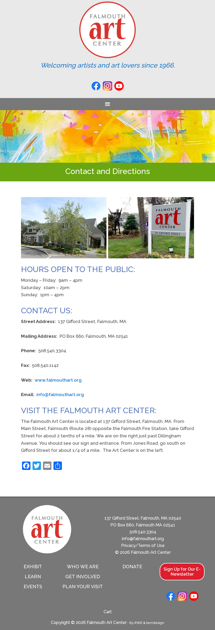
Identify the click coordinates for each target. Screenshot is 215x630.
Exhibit (33, 566)
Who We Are (83, 566)
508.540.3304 (143, 531)
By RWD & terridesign (147, 623)
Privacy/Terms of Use (143, 545)
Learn (33, 576)
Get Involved (82, 576)
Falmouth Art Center (107, 30)
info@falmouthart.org (60, 394)
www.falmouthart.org (58, 380)
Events (33, 586)
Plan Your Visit (82, 586)
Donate (132, 566)
